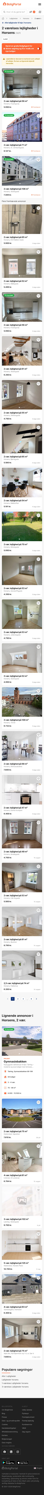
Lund (5, 39)
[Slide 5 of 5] (24, 96)
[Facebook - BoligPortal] (4, 1452)
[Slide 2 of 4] (21, 183)
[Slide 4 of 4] (24, 183)
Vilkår (24, 1428)
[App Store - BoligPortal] (23, 1463)
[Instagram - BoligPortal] (18, 1452)
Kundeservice (27, 1424)
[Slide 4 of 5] (23, 96)
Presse (4, 1417)
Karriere (5, 1435)
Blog (3, 1413)
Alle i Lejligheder (9, 1376)
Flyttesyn (25, 1413)
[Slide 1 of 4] (20, 183)
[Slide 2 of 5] (20, 96)
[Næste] (36, 999)
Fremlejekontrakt (28, 1417)
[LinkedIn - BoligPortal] (11, 1452)
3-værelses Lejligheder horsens (15, 1387)
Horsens (26, 18)
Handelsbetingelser (9, 1428)
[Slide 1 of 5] (19, 96)
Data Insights (7, 1443)
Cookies (5, 1424)
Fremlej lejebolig (28, 1421)
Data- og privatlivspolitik (11, 1421)
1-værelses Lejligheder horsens (15, 1383)
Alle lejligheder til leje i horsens (18, 23)
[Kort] (40, 12)
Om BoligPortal (7, 1410)
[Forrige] (7, 999)
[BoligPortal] (12, 4)
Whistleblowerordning (10, 1432)
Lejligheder (13, 18)
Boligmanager (7, 1439)
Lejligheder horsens (10, 1380)
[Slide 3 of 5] (22, 96)
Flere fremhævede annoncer (14, 201)
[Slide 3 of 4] (22, 183)
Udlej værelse (27, 1410)
